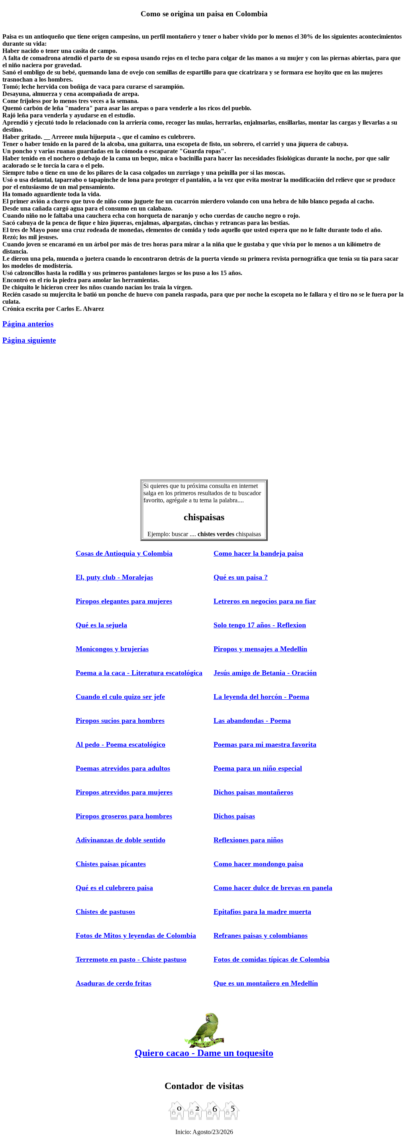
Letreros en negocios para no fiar (265, 601)
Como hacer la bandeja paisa (258, 553)
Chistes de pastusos (105, 912)
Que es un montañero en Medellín (266, 983)
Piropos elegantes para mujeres (124, 601)
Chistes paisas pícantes (111, 864)
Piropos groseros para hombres (124, 816)
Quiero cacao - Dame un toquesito (204, 1053)
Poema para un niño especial (258, 768)
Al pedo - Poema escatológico (120, 744)
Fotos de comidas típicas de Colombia (272, 959)
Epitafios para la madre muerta (262, 912)
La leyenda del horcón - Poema (261, 697)
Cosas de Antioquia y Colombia (124, 553)
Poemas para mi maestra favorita (265, 744)
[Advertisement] (204, 416)
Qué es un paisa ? (241, 577)
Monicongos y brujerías (112, 649)
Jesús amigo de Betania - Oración (265, 673)
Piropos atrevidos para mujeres (124, 792)
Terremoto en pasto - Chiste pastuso (131, 959)
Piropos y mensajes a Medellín (260, 649)
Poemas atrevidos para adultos (123, 768)
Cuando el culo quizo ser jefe (120, 697)
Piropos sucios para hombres (120, 720)
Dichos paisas (234, 816)
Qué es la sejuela (101, 625)
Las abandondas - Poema (252, 720)
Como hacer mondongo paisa (258, 864)
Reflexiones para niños (248, 840)
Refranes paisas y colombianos (261, 935)
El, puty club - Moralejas (114, 577)
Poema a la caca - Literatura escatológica (139, 673)
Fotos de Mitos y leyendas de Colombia (136, 935)
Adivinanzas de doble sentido (120, 840)
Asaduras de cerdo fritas (113, 983)
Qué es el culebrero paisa (114, 888)
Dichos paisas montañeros (253, 792)
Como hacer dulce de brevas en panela (273, 888)
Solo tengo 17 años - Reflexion (260, 625)
